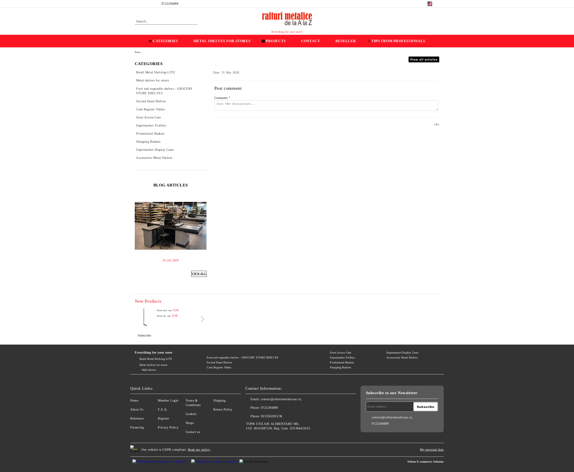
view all (198, 273)
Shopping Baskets (340, 367)
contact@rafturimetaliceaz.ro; (281, 399)
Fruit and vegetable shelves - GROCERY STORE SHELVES (242, 357)
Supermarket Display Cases (402, 352)
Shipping (219, 400)
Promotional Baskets (342, 362)
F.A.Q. (162, 409)
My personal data (432, 449)
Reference (137, 418)
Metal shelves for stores (153, 365)
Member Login (168, 400)
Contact (310, 41)
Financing (137, 427)
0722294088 (169, 3)
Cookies (191, 414)
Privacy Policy (168, 427)
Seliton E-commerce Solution (425, 461)
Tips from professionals (398, 41)
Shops (190, 423)
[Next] (203, 232)
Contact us (193, 432)
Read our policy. (199, 449)
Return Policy (222, 409)
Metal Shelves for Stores (221, 41)
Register (163, 418)
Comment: (222, 98)
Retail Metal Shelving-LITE (155, 359)
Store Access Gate (340, 352)
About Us (136, 409)
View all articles (424, 59)
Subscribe (144, 335)
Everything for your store (153, 352)
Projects (276, 41)
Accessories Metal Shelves (402, 357)
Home (138, 52)
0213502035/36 (271, 416)
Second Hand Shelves (220, 362)
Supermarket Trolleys (342, 357)
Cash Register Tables (219, 367)
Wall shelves (149, 369)
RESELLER (345, 41)
